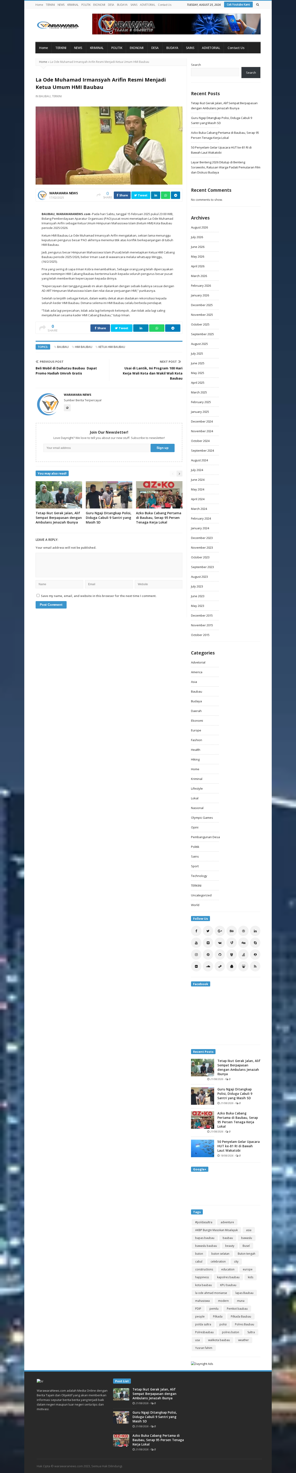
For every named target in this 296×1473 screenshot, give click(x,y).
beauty (229, 1246)
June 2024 (197, 480)
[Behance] (231, 931)
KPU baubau (228, 1285)
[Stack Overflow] (243, 954)
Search (196, 65)
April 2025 (197, 382)
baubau (63, 347)
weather (243, 1340)
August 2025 (199, 344)
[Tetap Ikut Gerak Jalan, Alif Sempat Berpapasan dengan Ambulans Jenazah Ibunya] (202, 1067)
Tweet (142, 195)
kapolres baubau (228, 1277)
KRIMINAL (73, 5)
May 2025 (197, 373)
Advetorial (198, 662)
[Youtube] (196, 942)
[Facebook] (196, 931)
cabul (198, 1261)
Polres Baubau (244, 1324)
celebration (218, 1261)
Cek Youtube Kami (238, 4)
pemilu (214, 1309)
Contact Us (164, 5)
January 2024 (200, 528)
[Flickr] (196, 966)
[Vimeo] (208, 942)
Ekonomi (197, 720)
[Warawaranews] (59, 25)
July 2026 (197, 237)
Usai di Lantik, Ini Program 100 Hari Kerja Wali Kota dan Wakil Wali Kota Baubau (152, 373)
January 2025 (200, 412)
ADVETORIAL (147, 5)
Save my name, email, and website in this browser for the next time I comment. (98, 596)
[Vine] (231, 942)
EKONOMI (99, 5)
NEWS (61, 5)
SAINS (133, 5)
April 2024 (197, 499)
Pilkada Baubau (241, 1316)
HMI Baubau (83, 347)
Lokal (194, 798)
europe (248, 1269)
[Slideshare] (243, 966)
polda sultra (203, 1324)
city (236, 1261)
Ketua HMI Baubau (112, 347)
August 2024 (199, 460)
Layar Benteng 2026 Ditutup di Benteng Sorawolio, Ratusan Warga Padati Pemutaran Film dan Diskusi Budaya (225, 167)
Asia (194, 682)
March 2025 (199, 392)
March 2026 (199, 276)
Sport (195, 866)
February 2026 (201, 285)
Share (123, 195)
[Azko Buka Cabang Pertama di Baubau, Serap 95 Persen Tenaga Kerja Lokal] (202, 1119)
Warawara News (63, 193)
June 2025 (197, 363)
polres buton (230, 1332)
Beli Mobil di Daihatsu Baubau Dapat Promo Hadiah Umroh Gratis (66, 370)
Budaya (196, 701)
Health (195, 750)
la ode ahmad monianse (211, 1293)
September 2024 (202, 450)
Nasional (197, 808)
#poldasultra (203, 1222)
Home (39, 5)
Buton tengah (246, 1254)
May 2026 (197, 256)
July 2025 (197, 353)
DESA (111, 5)
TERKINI (50, 5)
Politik (195, 847)
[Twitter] (208, 931)
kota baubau (203, 1285)
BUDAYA (122, 5)
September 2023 (202, 567)
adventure (227, 1222)
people (200, 1316)
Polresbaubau (204, 1332)
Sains (195, 856)
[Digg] (243, 942)
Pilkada (217, 1316)
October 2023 (200, 557)
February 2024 (201, 518)
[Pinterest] (208, 954)
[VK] (220, 942)
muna (240, 1301)
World (195, 905)
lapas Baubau (244, 1293)
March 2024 (199, 509)
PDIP (198, 1309)
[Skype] (255, 942)
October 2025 (200, 324)
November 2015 (202, 625)
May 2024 (197, 489)
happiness (202, 1277)
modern (223, 1301)
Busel (246, 1246)
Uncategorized (201, 895)
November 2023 (202, 547)
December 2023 (202, 538)
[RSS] (255, 966)
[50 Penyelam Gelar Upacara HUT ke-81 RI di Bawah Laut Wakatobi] (202, 1148)
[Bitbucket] (231, 954)
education (227, 1269)
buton (199, 1254)
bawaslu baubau (206, 1246)
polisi (223, 1324)
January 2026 (200, 295)
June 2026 (197, 247)
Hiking (195, 759)
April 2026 (197, 266)
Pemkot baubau (237, 1309)
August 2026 (199, 227)
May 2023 (197, 606)
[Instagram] (196, 954)
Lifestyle (197, 788)
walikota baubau (219, 1340)
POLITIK (86, 5)
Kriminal (196, 779)
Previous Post (52, 361)
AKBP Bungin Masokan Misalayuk (216, 1230)
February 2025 (201, 402)
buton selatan (220, 1254)
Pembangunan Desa (205, 837)
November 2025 (202, 315)
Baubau (45, 96)
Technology (199, 876)
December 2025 (202, 305)
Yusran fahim (203, 1348)
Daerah (196, 711)
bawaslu (246, 1238)
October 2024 (200, 441)
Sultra (251, 1332)
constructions (204, 1269)
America (196, 672)
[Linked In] (255, 931)
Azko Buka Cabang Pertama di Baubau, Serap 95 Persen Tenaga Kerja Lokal (158, 517)
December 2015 (202, 615)
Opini (194, 827)
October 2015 (200, 635)
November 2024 (202, 431)
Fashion (196, 740)
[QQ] (231, 966)
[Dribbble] (243, 931)
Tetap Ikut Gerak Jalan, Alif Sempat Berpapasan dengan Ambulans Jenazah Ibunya (59, 517)
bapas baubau (204, 1238)
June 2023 (197, 596)
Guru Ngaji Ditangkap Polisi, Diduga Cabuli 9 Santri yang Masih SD (108, 517)
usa (197, 1340)
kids (250, 1277)
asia (248, 1230)
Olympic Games (202, 818)
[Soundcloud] (208, 966)
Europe (196, 730)
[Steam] (220, 966)
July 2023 (197, 586)
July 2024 (197, 470)
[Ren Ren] (255, 954)
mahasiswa (202, 1301)
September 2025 (202, 334)
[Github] (220, 954)
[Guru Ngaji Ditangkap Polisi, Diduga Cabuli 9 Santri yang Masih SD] (202, 1095)
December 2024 (202, 421)
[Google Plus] (220, 931)
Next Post (168, 361)
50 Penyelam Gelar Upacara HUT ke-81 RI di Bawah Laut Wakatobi (238, 1146)
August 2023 (199, 577)
